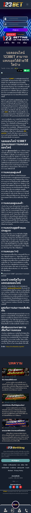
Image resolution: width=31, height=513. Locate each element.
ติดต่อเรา (10, 471)
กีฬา (26, 465)
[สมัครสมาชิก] (5, 510)
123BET (11, 78)
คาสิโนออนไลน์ (12, 465)
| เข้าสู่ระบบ (16, 461)
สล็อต (22, 465)
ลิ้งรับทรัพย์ (20, 34)
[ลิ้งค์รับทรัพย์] (19, 510)
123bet (5, 465)
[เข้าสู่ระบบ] (12, 510)
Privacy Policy (18, 471)
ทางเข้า (27, 468)
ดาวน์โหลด (13, 468)
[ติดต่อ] (26, 510)
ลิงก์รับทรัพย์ (5, 468)
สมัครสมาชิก (11, 34)
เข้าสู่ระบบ (15, 30)
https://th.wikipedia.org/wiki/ (15, 346)
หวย (18, 465)
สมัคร (6, 112)
